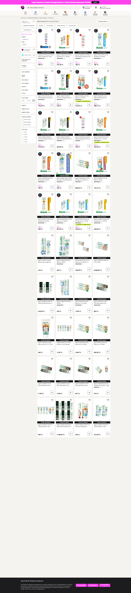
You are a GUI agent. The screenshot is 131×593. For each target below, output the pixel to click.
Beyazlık (41, 25)
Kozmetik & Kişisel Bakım (32, 18)
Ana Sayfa (23, 18)
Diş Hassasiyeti (72, 25)
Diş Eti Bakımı (50, 25)
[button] (45, 50)
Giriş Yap (108, 8)
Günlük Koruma (61, 25)
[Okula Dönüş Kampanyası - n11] (65, 2)
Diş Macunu (51, 18)
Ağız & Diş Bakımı (43, 18)
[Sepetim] (95, 7)
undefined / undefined (28, 25)
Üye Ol (104, 8)
